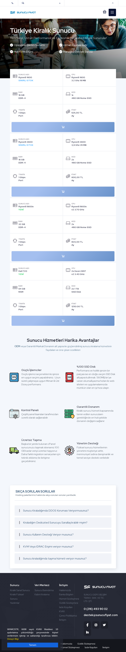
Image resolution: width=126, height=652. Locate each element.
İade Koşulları (66, 607)
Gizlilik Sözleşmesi (68, 602)
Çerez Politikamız (68, 615)
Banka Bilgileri (66, 594)
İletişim (62, 619)
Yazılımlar (15, 602)
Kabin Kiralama (42, 594)
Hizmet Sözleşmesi (69, 598)
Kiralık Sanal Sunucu (20, 590)
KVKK (62, 611)
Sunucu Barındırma (44, 590)
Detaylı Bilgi (13, 639)
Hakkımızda (65, 590)
